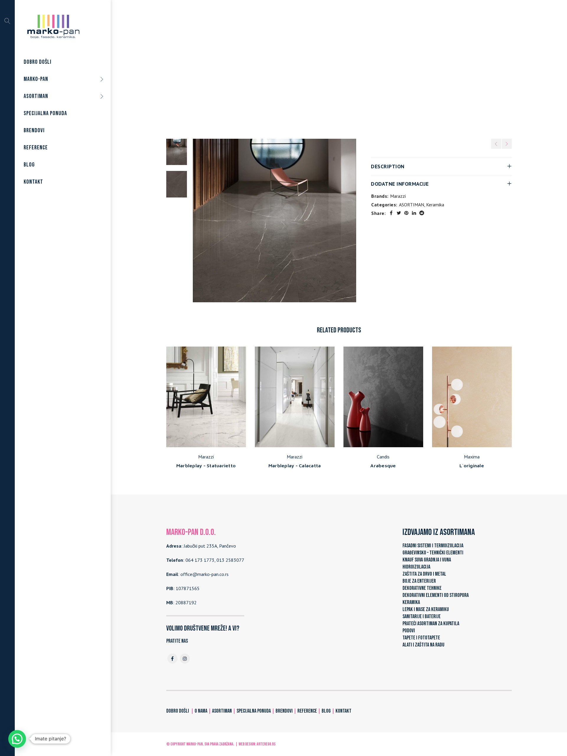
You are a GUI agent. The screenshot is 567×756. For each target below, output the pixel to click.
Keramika (340, 68)
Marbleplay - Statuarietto (206, 465)
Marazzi (398, 196)
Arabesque (383, 465)
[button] (17, 739)
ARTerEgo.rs (266, 744)
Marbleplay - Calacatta (294, 465)
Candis (383, 457)
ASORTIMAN (312, 68)
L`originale (472, 465)
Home (289, 68)
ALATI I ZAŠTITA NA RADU (423, 645)
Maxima (472, 457)
